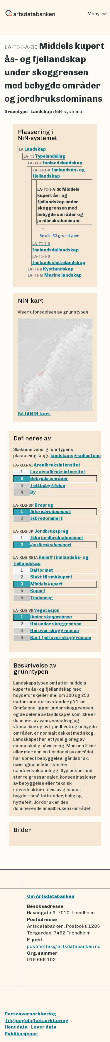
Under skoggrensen (51, 616)
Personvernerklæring (30, 1014)
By (32, 492)
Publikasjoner (21, 1033)
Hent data (16, 1027)
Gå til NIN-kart (34, 413)
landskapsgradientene (75, 455)
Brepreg (33, 505)
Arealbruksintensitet (46, 465)
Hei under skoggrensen (56, 623)
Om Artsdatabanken (51, 896)
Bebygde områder (49, 478)
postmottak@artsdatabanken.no (64, 946)
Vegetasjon (36, 610)
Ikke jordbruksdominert (56, 537)
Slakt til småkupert (51, 577)
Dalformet (41, 570)
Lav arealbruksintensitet (57, 471)
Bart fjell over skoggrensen (60, 637)
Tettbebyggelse (47, 485)
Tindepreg (41, 597)
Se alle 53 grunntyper (59, 236)
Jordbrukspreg (40, 531)
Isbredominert (46, 518)
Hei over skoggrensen (54, 630)
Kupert (37, 590)
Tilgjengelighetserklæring (37, 1020)
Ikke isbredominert (50, 511)
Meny (97, 13)
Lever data (43, 1027)
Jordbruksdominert (51, 544)
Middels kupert (46, 584)
